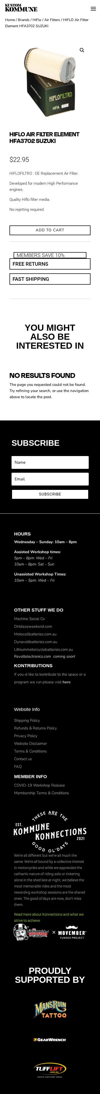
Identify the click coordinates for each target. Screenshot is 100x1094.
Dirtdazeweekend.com (33, 626)
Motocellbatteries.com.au (35, 634)
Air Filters (52, 19)
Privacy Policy (25, 735)
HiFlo (37, 19)
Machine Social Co (29, 618)
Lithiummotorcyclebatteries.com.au (43, 649)
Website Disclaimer (30, 743)
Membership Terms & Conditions (41, 793)
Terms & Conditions (30, 751)
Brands (23, 19)
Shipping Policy (27, 720)
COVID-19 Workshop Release (39, 785)
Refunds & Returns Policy (35, 728)
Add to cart (50, 230)
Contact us (23, 758)
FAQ (18, 766)
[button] (82, 50)
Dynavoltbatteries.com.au (35, 641)
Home (10, 19)
